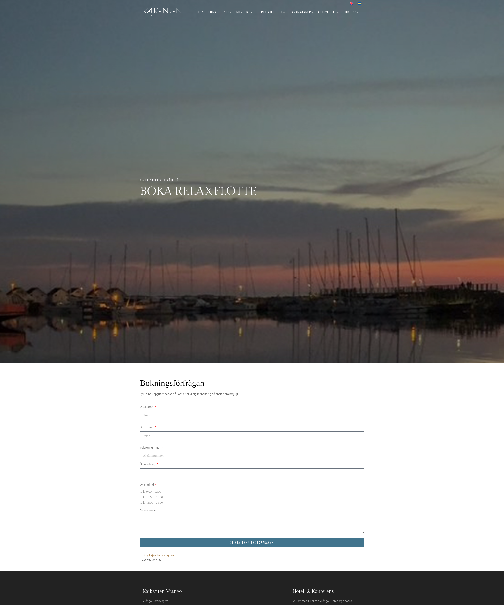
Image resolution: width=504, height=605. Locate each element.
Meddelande (148, 510)
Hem (201, 12)
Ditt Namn (147, 407)
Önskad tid (147, 484)
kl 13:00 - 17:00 (153, 497)
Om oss (351, 12)
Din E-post (147, 427)
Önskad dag (148, 464)
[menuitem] (351, 3)
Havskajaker (300, 12)
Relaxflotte (272, 12)
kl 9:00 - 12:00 (152, 491)
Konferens (245, 12)
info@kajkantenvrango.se (158, 555)
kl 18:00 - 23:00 (153, 502)
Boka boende (219, 12)
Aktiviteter (328, 12)
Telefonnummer (150, 447)
